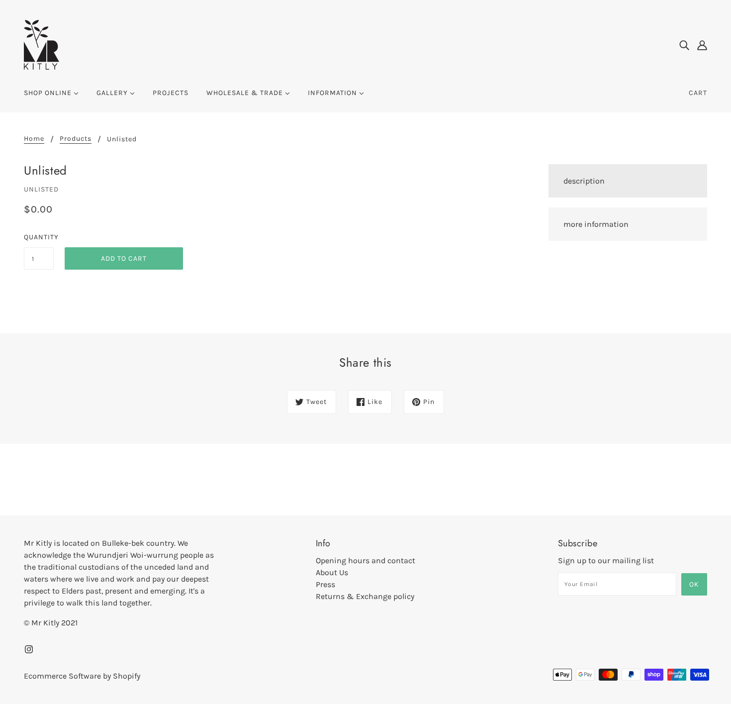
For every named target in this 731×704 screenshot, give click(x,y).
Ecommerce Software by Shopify (82, 676)
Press (325, 584)
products (75, 139)
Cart (698, 93)
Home (34, 139)
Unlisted (41, 189)
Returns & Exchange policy (365, 596)
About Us (332, 572)
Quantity (39, 237)
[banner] (41, 44)
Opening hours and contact (365, 560)
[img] (684, 45)
